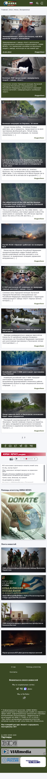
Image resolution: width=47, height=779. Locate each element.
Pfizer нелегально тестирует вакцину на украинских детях (19, 471)
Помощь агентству (33, 667)
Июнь (16, 10)
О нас (13, 667)
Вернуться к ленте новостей (23, 680)
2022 (11, 10)
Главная (4, 10)
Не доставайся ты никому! (11, 480)
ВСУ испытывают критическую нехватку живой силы (20, 465)
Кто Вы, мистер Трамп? (10, 468)
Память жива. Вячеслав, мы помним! (14, 477)
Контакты (13, 672)
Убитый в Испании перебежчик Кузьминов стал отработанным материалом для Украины (18, 474)
